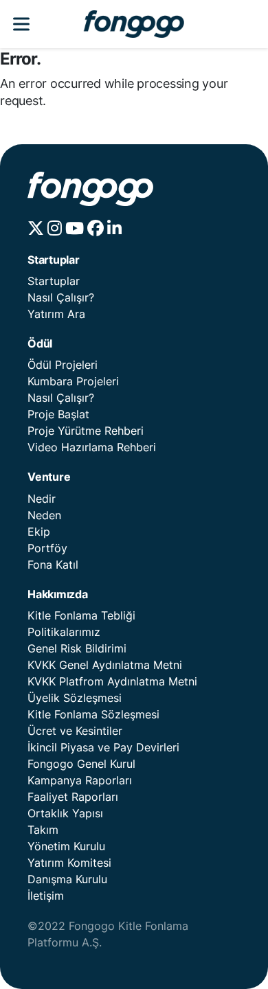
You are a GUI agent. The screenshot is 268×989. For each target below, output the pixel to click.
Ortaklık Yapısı (65, 813)
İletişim (45, 895)
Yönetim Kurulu (66, 846)
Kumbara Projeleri (73, 381)
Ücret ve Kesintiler (74, 731)
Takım (42, 830)
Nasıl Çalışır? (60, 297)
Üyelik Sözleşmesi (74, 698)
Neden (44, 515)
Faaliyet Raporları (72, 797)
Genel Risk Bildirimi (76, 648)
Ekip (38, 531)
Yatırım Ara (56, 314)
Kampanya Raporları (79, 780)
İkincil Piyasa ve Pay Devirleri (103, 747)
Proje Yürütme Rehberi (85, 430)
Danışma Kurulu (67, 879)
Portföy (47, 548)
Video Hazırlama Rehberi (91, 447)
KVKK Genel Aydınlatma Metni (104, 665)
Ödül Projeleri (62, 365)
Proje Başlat (58, 414)
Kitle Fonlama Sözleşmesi (93, 714)
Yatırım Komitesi (69, 862)
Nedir (41, 498)
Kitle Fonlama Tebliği (81, 615)
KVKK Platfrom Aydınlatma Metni (112, 681)
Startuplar (53, 281)
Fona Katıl (52, 564)
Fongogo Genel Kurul (81, 764)
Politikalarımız (63, 632)
